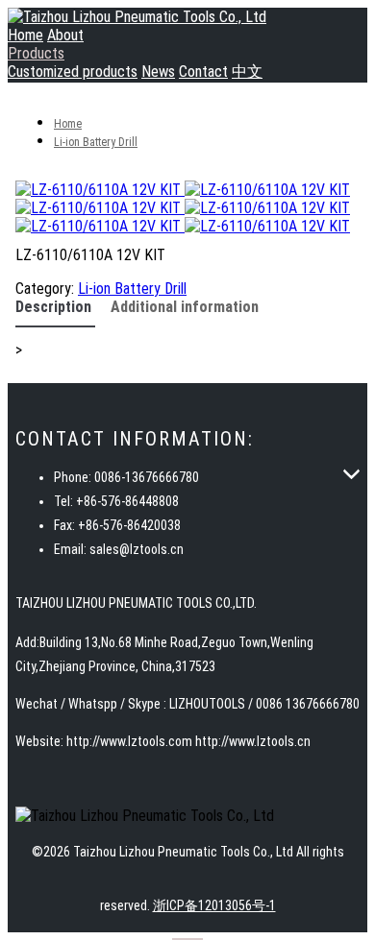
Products (36, 53)
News (158, 71)
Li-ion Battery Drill (96, 142)
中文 (247, 71)
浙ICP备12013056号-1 (214, 905)
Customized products (73, 71)
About (65, 35)
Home (25, 35)
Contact (203, 71)
